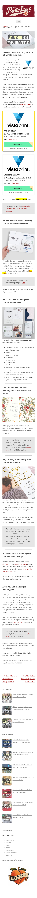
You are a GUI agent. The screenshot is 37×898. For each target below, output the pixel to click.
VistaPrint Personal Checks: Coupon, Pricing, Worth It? (9, 679)
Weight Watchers (11, 853)
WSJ (12, 840)
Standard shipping (20, 564)
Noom (8, 636)
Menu (18, 21)
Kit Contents (11, 209)
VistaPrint (9, 855)
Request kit (26, 206)
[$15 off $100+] (18, 120)
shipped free (6, 564)
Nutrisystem (10, 850)
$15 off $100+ (10, 131)
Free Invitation (22, 209)
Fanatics (8, 843)
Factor (8, 845)
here (23, 283)
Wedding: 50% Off (12, 175)
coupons (20, 660)
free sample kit (25, 104)
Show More (13, 139)
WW (28, 634)
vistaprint (5, 26)
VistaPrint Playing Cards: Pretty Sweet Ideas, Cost (28, 679)
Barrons (8, 840)
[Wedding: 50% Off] (18, 164)
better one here (17, 622)
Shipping (9, 211)
